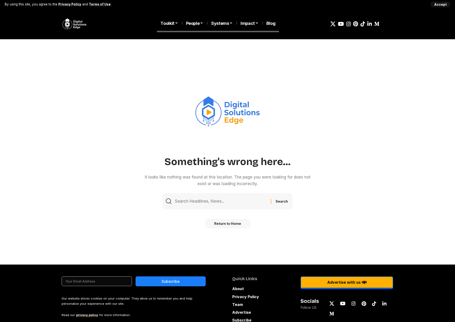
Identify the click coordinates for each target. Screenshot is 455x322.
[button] (440, 4)
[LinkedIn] (369, 24)
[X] (333, 24)
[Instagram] (348, 24)
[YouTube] (341, 24)
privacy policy (87, 315)
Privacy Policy (69, 4)
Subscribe (171, 281)
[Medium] (377, 24)
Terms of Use (100, 4)
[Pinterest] (355, 24)
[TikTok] (362, 24)
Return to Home (227, 224)
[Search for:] (221, 201)
